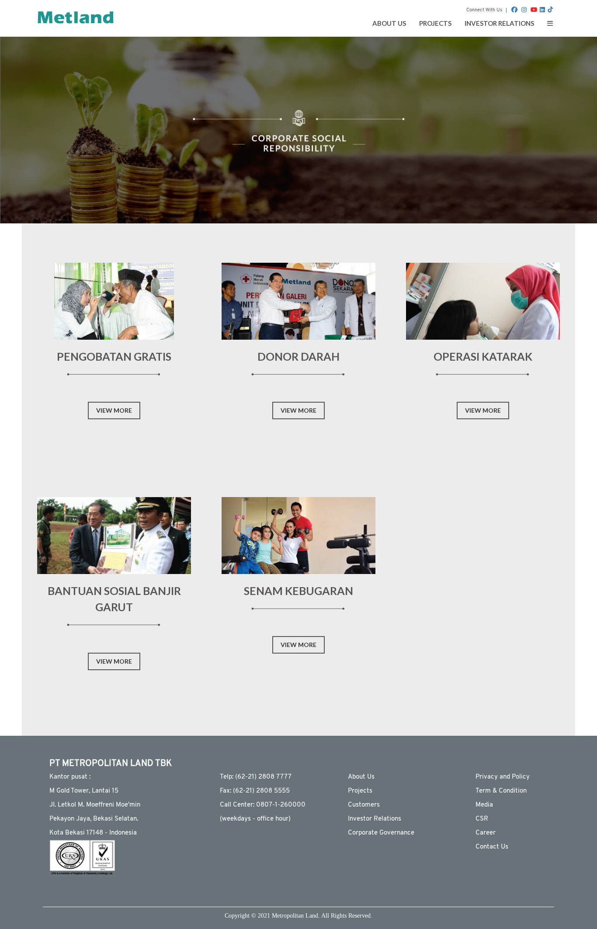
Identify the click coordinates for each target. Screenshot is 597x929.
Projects (360, 791)
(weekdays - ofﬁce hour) (255, 819)
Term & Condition (501, 791)
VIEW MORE (114, 410)
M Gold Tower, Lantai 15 (83, 791)
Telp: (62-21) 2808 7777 (256, 777)
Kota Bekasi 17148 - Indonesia (93, 833)
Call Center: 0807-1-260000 (262, 805)
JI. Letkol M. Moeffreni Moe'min (94, 805)
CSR (482, 819)
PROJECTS (435, 23)
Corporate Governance (381, 833)
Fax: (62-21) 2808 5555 (255, 791)
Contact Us (492, 847)
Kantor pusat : (69, 777)
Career (486, 833)
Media (484, 805)
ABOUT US (389, 23)
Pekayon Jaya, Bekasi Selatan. (93, 819)
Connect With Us (484, 10)
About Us (361, 777)
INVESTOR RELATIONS (499, 23)
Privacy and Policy (503, 777)
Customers (364, 805)
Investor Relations (374, 819)
